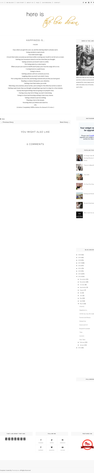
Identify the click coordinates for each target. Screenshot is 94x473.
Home (2, 2)
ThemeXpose (15, 470)
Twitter (52, 442)
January (82, 345)
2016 (79, 265)
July (81, 293)
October (82, 284)
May (81, 298)
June (81, 295)
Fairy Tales (82, 339)
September (83, 287)
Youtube (62, 450)
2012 (79, 276)
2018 (79, 260)
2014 (79, 271)
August (82, 290)
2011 (79, 347)
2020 (79, 254)
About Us (30, 2)
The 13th (86, 174)
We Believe (10, 2)
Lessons (81, 336)
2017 (79, 263)
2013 (79, 274)
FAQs (37, 2)
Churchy (81, 306)
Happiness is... (83, 310)
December (83, 279)
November (83, 282)
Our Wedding (46, 2)
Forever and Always (85, 317)
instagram (62, 442)
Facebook (40, 442)
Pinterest (40, 450)
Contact (57, 2)
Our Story (20, 2)
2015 (79, 268)
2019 (79, 257)
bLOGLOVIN (51, 450)
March (81, 303)
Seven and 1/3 (83, 325)
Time (80, 332)
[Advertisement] (81, 102)
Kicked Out (82, 321)
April (81, 301)
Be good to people (84, 328)
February (82, 342)
